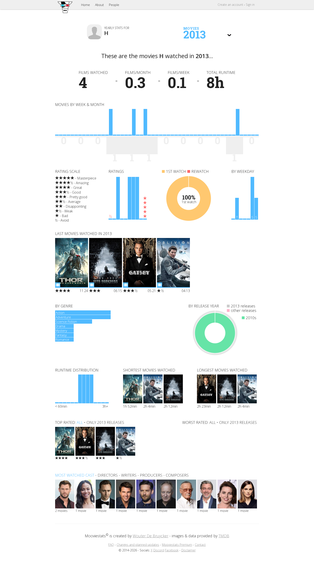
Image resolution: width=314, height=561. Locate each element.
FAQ (111, 545)
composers (177, 475)
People (114, 5)
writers (128, 475)
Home (85, 5)
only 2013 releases (105, 422)
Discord (158, 550)
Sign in (250, 5)
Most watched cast (74, 475)
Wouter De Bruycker (150, 535)
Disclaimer (188, 550)
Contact (200, 545)
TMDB (224, 535)
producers (151, 475)
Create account (230, 5)
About (99, 5)
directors (108, 475)
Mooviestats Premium (177, 545)
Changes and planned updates (138, 545)
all (80, 422)
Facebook (172, 550)
